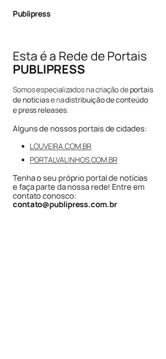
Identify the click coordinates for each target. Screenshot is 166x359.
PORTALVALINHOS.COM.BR (73, 160)
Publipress (31, 14)
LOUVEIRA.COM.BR (61, 146)
